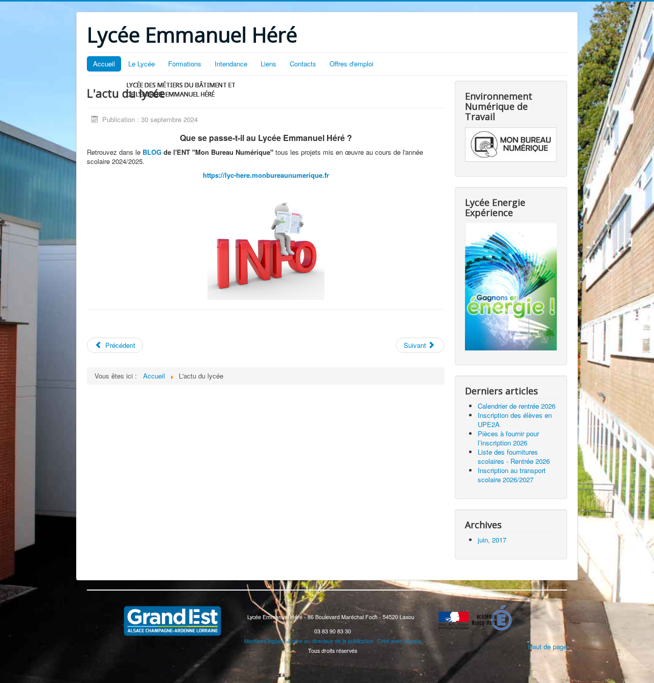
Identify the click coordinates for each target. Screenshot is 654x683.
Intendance (231, 63)
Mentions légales (264, 641)
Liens (268, 63)
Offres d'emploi (351, 63)
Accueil (104, 63)
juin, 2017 (492, 540)
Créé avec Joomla (399, 641)
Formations (184, 63)
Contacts (303, 63)
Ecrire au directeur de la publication (330, 641)
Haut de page (547, 646)
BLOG (152, 152)
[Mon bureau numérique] (511, 144)
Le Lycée (141, 63)
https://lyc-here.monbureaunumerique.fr (266, 175)
